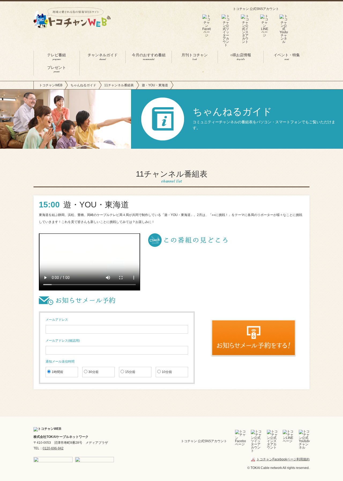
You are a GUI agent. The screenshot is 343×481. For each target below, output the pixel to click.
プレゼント (56, 69)
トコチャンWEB (50, 85)
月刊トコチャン (194, 57)
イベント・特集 (287, 57)
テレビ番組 (56, 57)
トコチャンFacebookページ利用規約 (283, 459)
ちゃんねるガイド (83, 85)
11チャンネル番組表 (119, 85)
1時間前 (57, 372)
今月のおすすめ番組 (149, 57)
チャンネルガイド (103, 57)
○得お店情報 (240, 57)
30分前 (93, 372)
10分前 (167, 372)
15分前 (130, 372)
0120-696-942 (53, 448)
